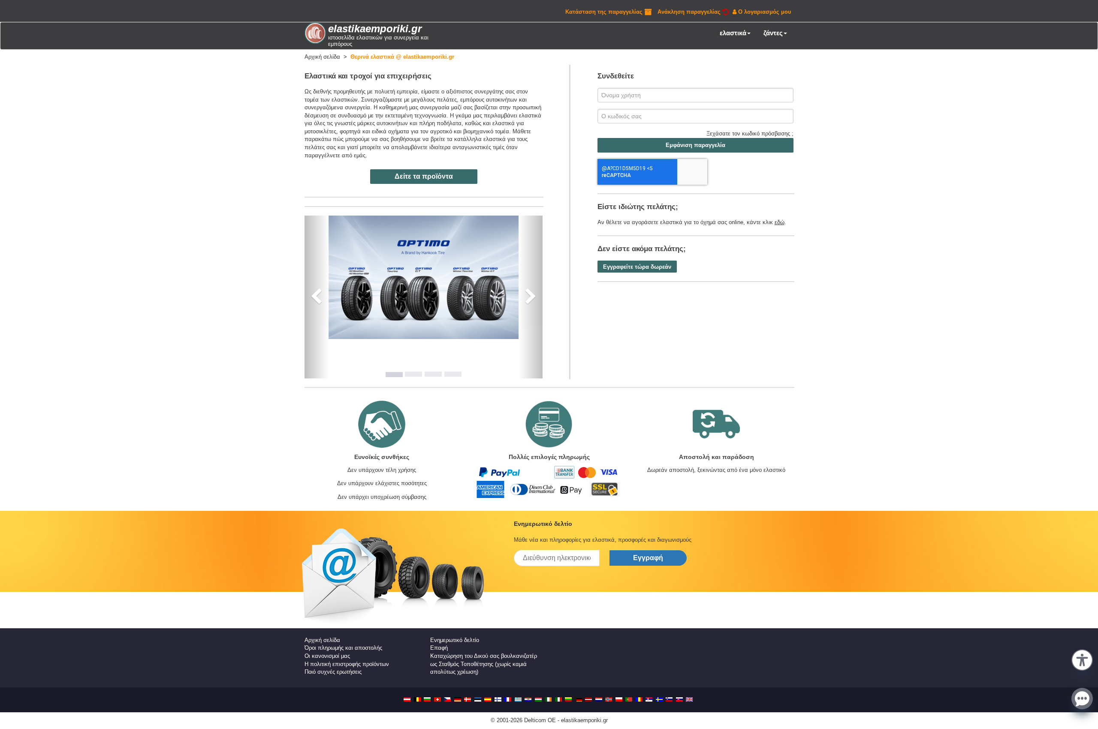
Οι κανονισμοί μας (327, 656)
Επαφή (439, 648)
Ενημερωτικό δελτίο (454, 640)
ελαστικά (733, 32)
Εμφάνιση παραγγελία (695, 145)
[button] (1082, 659)
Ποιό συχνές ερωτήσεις (333, 672)
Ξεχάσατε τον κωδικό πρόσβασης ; (749, 133)
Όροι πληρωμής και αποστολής (343, 648)
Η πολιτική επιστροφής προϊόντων (347, 664)
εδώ (779, 222)
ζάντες (773, 32)
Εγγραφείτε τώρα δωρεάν (637, 267)
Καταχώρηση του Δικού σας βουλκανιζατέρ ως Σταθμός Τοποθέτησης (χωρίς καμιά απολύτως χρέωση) (483, 664)
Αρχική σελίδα (322, 640)
